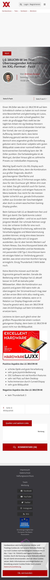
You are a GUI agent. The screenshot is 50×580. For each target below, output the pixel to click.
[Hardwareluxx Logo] (6, 4)
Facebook (28, 491)
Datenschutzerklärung (12, 567)
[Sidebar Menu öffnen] (44, 4)
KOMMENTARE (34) (27, 447)
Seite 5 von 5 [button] (41, 99)
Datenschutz (25, 473)
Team (25, 482)
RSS (27, 514)
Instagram (27, 508)
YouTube (27, 496)
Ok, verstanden (25, 573)
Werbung (25, 485)
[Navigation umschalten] (1, 9)
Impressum (25, 470)
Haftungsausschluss (25, 476)
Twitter (27, 502)
